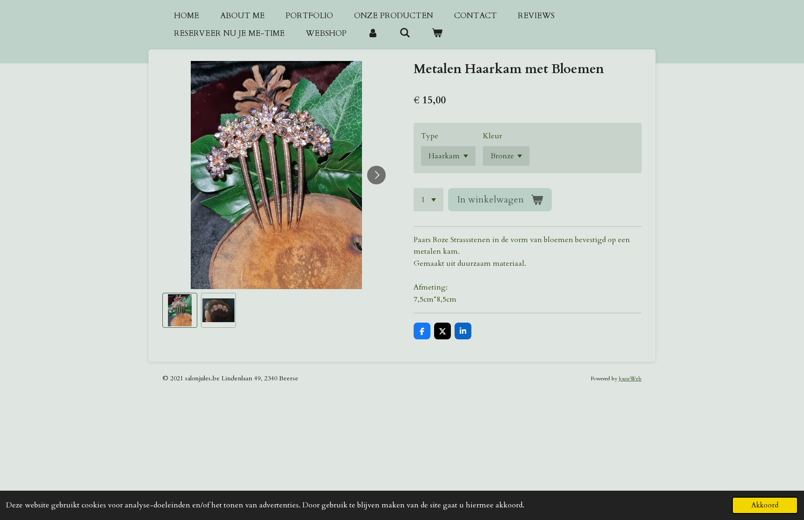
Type (429, 136)
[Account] (373, 33)
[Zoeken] (405, 33)
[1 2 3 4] (428, 199)
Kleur (492, 136)
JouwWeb (630, 378)
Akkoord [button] (764, 505)
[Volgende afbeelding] (376, 175)
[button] (179, 310)
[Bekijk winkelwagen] (437, 33)
